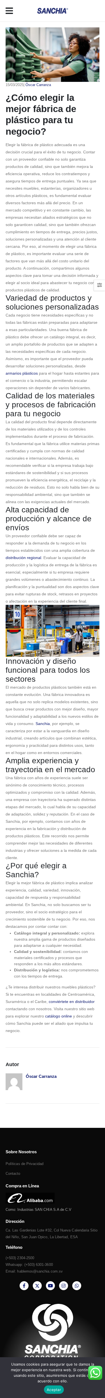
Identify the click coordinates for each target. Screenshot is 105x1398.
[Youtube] (50, 1285)
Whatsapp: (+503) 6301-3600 (29, 1265)
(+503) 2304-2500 (20, 1258)
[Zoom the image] (30, 1196)
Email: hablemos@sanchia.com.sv (34, 1271)
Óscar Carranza (38, 85)
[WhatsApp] (76, 1285)
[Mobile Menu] (11, 11)
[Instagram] (63, 1285)
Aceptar (54, 1389)
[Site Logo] (52, 11)
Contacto (13, 1173)
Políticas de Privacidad (25, 1164)
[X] (37, 1285)
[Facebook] (24, 1285)
